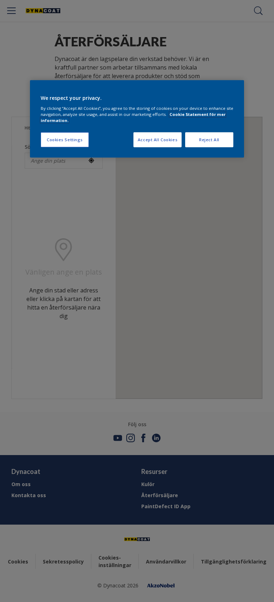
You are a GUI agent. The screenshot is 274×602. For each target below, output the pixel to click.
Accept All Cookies (157, 139)
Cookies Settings (65, 139)
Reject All (209, 139)
